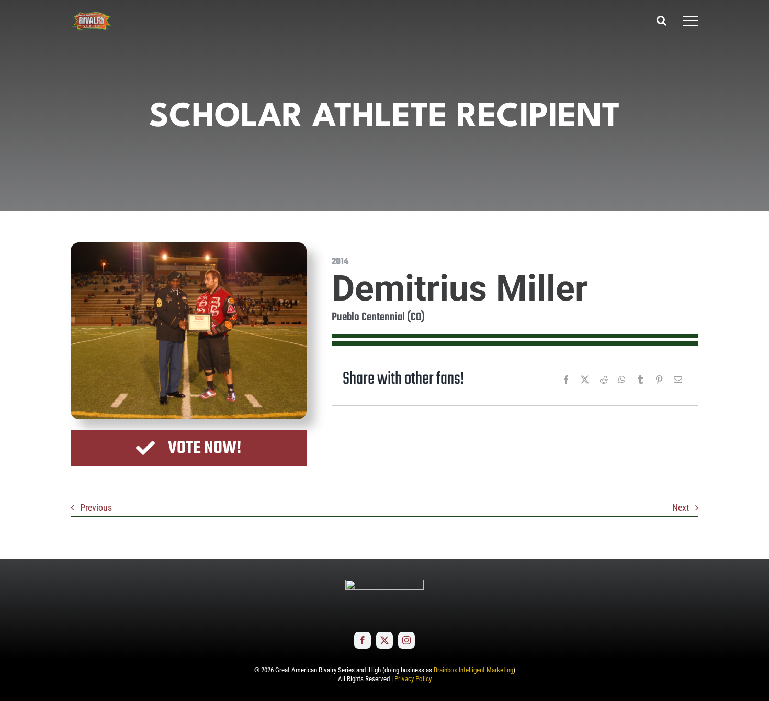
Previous (96, 507)
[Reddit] (603, 379)
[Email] (678, 379)
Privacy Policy (413, 679)
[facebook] (362, 640)
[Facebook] (566, 379)
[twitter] (384, 640)
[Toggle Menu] (690, 21)
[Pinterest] (659, 379)
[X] (584, 379)
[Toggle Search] (661, 20)
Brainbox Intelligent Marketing (473, 670)
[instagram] (406, 640)
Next (680, 507)
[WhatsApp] (622, 379)
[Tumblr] (640, 379)
